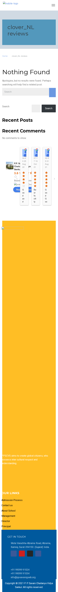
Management (8, 516)
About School (8, 510)
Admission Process (11, 500)
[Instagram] (30, 554)
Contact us (7, 505)
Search (6, 106)
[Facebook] (14, 554)
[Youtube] (22, 554)
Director (6, 521)
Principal (6, 526)
